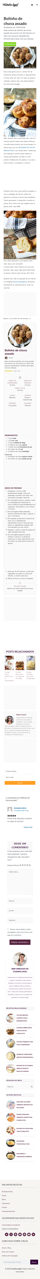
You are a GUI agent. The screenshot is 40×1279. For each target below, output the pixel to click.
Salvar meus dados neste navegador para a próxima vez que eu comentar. (19, 932)
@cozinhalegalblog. (20, 282)
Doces (4, 1195)
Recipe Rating (13, 865)
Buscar (34, 1262)
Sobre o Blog (6, 1248)
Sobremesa (6, 1203)
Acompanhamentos (8, 1211)
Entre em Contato (8, 1252)
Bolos (4, 1199)
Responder (28, 827)
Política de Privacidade (10, 1256)
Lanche (4, 1207)
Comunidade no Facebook (11, 1225)
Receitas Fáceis (7, 1191)
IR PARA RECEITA (10, 44)
